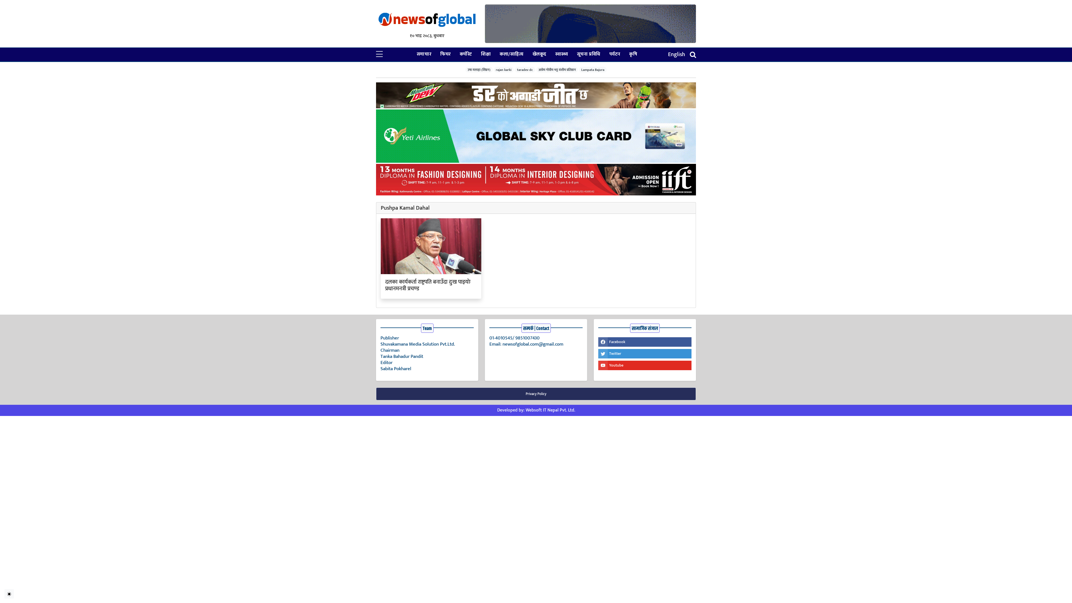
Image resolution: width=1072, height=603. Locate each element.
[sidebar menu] (379, 54)
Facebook (617, 342)
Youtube (616, 365)
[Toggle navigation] (693, 54)
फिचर (445, 54)
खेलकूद (539, 54)
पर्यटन (614, 54)
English (676, 54)
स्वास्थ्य (561, 54)
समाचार (424, 54)
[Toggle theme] (9, 594)
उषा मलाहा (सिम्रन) (479, 69)
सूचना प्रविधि (588, 54)
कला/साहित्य (511, 54)
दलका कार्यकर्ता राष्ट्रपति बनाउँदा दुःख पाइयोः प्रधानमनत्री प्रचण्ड (428, 285)
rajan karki (503, 69)
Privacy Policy (536, 394)
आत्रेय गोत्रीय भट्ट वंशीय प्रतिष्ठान (557, 69)
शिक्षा (486, 54)
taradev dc (525, 69)
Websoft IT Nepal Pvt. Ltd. (550, 410)
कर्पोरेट (466, 54)
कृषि (633, 54)
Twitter (615, 353)
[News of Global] (427, 20)
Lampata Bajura (592, 69)
